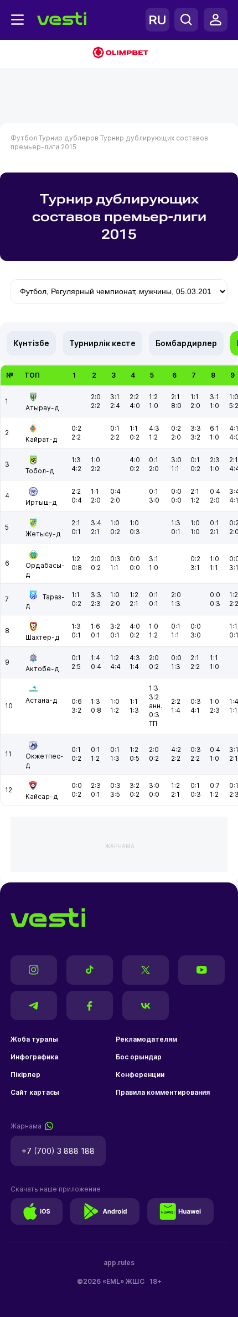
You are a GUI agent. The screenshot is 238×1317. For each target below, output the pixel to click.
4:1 (195, 710)
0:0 (176, 491)
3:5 (115, 794)
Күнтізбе (31, 343)
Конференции (140, 1074)
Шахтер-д (42, 637)
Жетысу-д (43, 534)
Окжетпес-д (44, 760)
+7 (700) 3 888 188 (58, 1151)
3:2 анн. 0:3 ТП (155, 710)
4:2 (76, 468)
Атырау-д (42, 408)
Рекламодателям (146, 1039)
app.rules (119, 1262)
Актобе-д (42, 669)
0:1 (115, 428)
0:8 (76, 567)
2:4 (115, 405)
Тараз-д (45, 601)
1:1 (194, 397)
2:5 (76, 666)
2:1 (175, 397)
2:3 (215, 460)
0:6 (76, 701)
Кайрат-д (41, 439)
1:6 (95, 626)
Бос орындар (139, 1057)
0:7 (215, 785)
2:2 (95, 405)
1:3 (76, 460)
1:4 (95, 658)
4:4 (115, 666)
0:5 (134, 758)
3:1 (115, 397)
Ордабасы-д (45, 569)
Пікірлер (25, 1074)
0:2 (76, 428)
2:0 (96, 397)
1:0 (153, 405)
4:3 (154, 428)
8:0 (176, 405)
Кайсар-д (41, 796)
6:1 (214, 428)
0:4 (76, 500)
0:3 (135, 531)
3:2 (195, 437)
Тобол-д (39, 471)
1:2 (153, 397)
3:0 (176, 460)
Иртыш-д (41, 502)
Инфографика (34, 1057)
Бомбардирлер (186, 343)
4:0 (135, 405)
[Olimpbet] (118, 53)
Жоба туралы (34, 1039)
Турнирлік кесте (102, 343)
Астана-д (41, 700)
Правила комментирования (163, 1092)
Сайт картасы (35, 1092)
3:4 (96, 523)
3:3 (195, 428)
